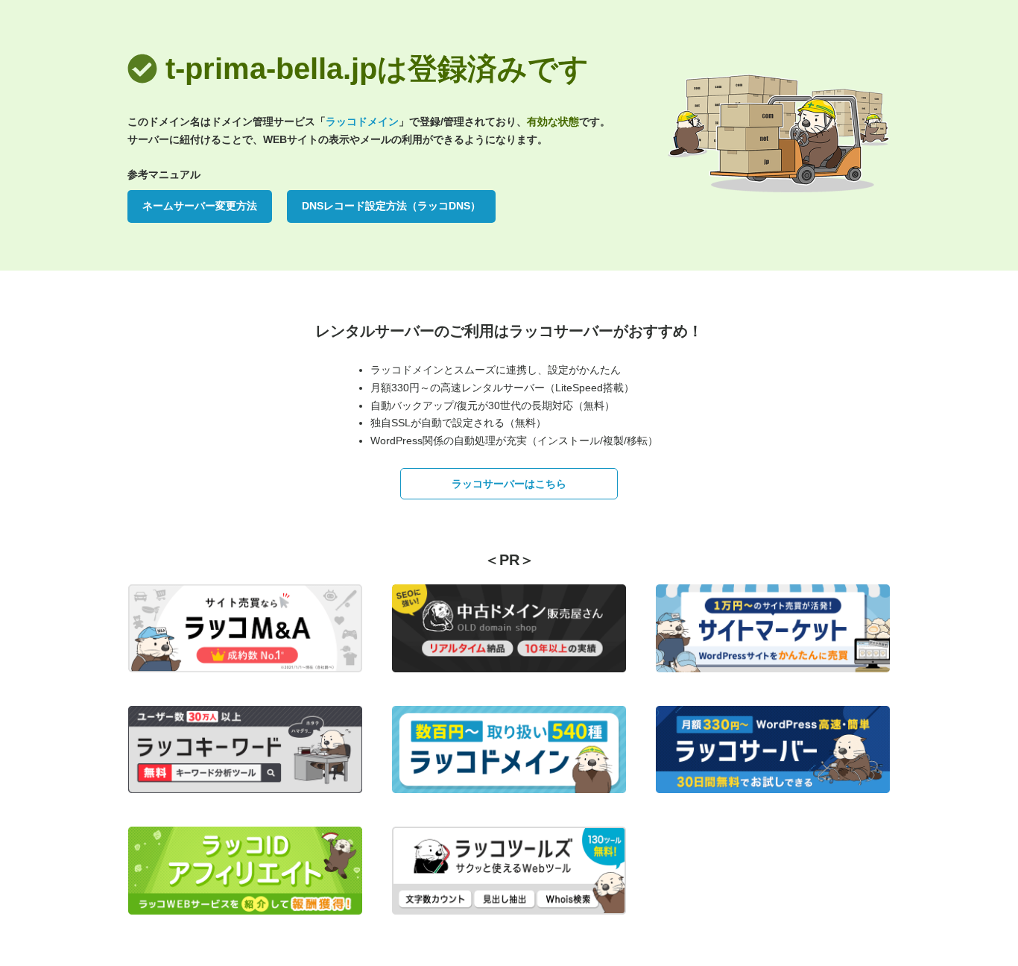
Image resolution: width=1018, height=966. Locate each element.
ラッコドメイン (362, 121)
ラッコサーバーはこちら (509, 484)
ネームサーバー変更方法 (199, 206)
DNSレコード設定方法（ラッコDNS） (391, 206)
